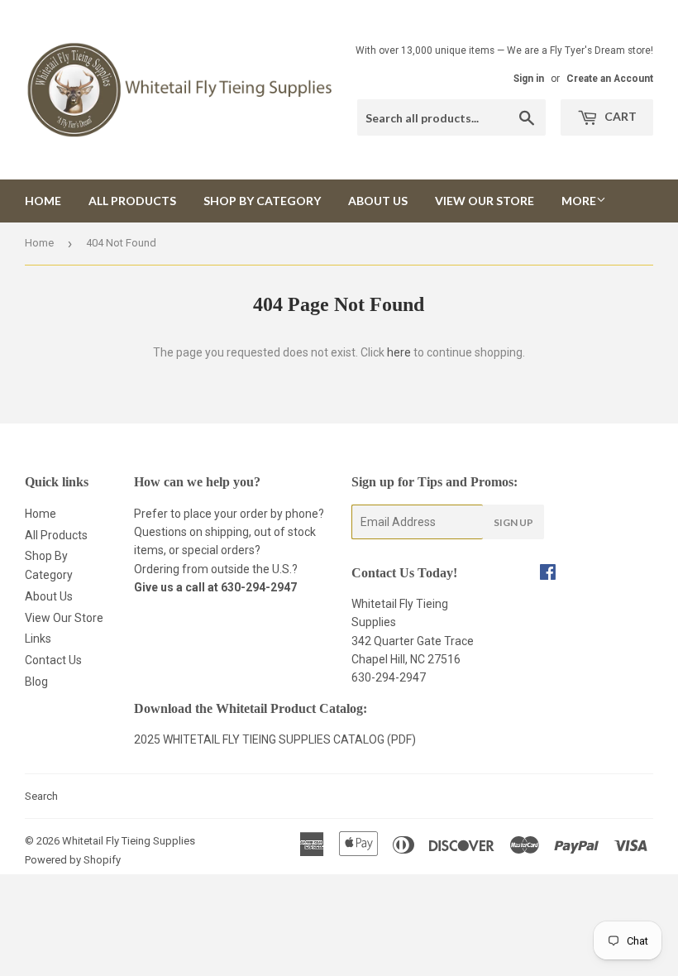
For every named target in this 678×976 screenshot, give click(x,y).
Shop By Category (262, 201)
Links (38, 638)
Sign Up (513, 522)
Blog (36, 681)
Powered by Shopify (73, 860)
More (578, 201)
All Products (132, 201)
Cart (619, 116)
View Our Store (484, 201)
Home (43, 201)
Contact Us (53, 660)
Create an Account (609, 78)
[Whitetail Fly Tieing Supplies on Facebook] (547, 574)
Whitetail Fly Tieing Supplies (128, 841)
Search (41, 796)
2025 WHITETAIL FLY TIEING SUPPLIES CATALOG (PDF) (275, 739)
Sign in (528, 78)
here (399, 352)
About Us (378, 201)
